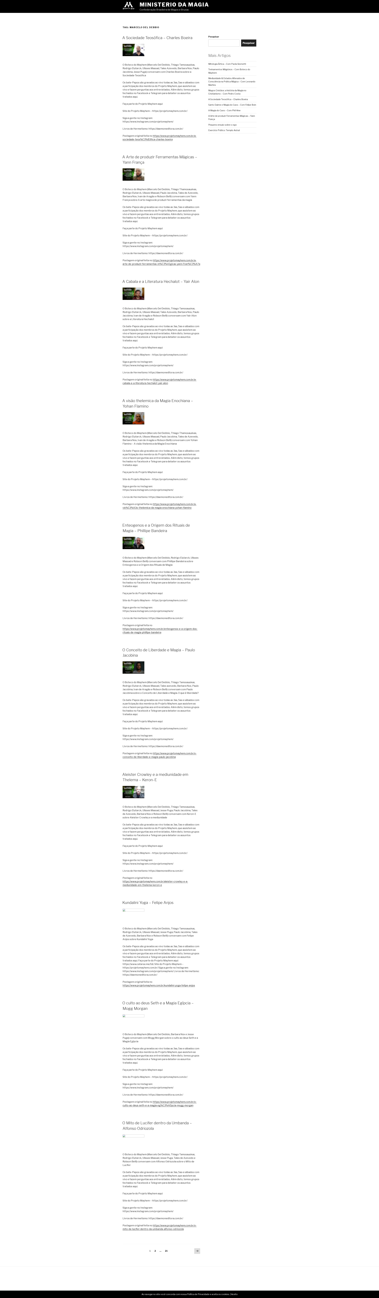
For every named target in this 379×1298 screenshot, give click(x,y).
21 (167, 1250)
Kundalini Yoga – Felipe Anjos (148, 902)
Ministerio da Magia (174, 4)
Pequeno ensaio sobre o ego (222, 125)
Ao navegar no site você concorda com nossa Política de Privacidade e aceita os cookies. (186, 1294)
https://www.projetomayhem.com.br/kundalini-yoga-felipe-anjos (159, 985)
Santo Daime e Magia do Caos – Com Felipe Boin (232, 105)
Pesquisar (213, 36)
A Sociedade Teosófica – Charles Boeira (157, 37)
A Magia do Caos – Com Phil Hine (224, 110)
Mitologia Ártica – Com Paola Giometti (227, 64)
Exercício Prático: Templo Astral (224, 130)
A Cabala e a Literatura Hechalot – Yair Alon (160, 281)
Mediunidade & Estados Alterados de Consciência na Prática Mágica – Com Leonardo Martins (231, 81)
